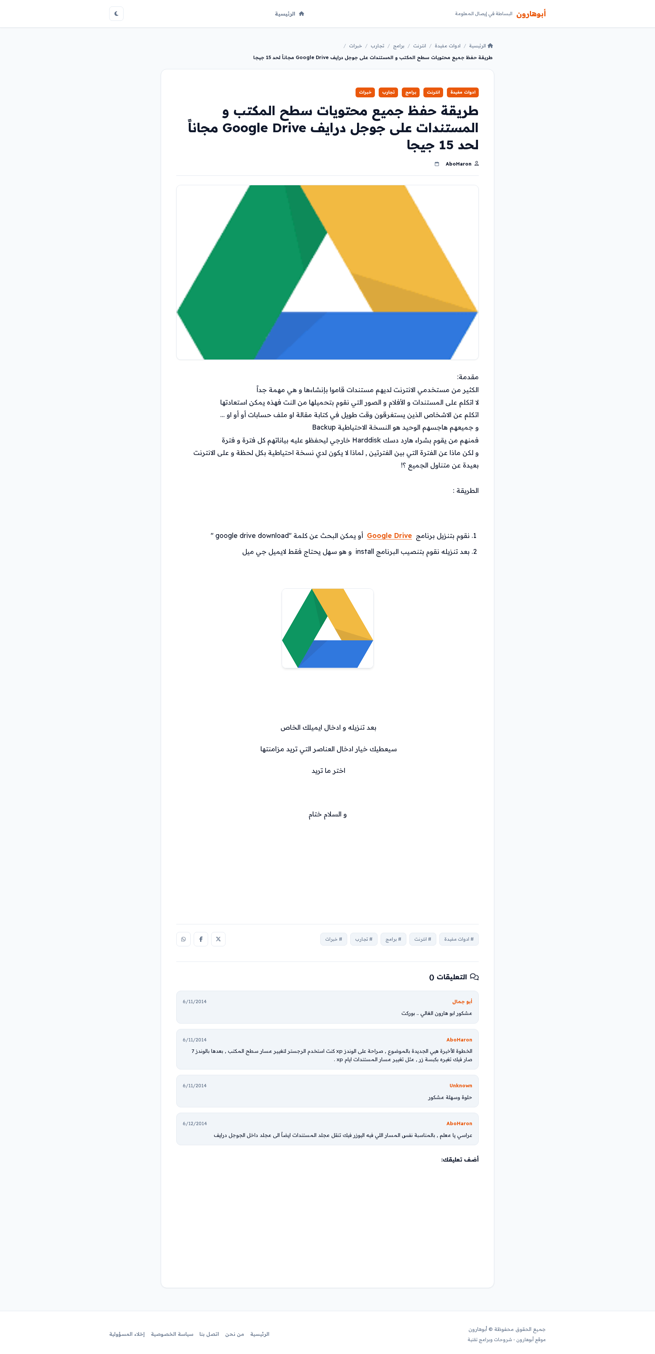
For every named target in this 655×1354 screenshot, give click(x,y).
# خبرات (333, 939)
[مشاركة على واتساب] (183, 939)
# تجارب (364, 939)
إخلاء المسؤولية (127, 1334)
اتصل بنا (209, 1334)
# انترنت (422, 939)
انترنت (419, 45)
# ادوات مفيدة (459, 939)
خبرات (355, 45)
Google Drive (389, 535)
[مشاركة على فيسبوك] (201, 939)
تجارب (377, 45)
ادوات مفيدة (448, 45)
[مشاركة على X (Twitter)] (218, 939)
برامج (398, 45)
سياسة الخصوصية (172, 1334)
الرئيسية (285, 13)
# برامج (393, 939)
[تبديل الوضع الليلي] (116, 13)
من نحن (234, 1334)
